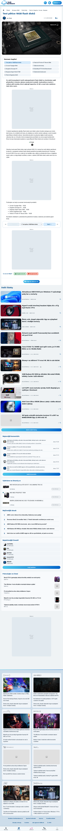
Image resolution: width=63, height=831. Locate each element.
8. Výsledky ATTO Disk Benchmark (42, 68)
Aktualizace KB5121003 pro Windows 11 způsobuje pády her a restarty (41, 293)
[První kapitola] (5, 224)
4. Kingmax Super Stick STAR (12, 72)
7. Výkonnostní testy (38, 65)
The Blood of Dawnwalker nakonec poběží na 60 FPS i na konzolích (16, 812)
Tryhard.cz (6, 593)
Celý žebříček (32, 567)
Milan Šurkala (25, 299)
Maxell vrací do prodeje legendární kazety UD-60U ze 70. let (22, 598)
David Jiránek (25, 326)
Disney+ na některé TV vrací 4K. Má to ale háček (41, 360)
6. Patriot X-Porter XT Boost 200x (42, 62)
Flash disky (24, 10)
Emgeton (35, 10)
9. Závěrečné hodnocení (39, 72)
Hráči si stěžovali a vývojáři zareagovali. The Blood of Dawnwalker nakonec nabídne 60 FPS (45, 694)
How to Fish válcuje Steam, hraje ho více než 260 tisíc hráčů (16, 699)
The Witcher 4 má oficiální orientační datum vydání (19, 584)
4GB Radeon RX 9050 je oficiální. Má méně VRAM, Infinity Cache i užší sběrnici (41, 375)
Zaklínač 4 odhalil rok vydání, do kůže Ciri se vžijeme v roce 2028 (15, 802)
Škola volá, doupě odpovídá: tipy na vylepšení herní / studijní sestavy (39, 320)
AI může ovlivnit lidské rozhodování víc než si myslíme (15, 740)
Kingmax (45, 10)
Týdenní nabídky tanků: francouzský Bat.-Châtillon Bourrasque (44, 771)
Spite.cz (6, 579)
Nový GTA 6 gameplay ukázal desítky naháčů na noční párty (22, 577)
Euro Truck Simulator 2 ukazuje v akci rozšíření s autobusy (16, 807)
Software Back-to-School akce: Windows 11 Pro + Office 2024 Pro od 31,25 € (46, 812)
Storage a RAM (15, 10)
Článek (8, 10)
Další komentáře (31, 474)
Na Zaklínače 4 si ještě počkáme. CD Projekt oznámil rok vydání (45, 699)
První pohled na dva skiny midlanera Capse (17, 591)
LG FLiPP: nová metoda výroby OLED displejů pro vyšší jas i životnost (41, 389)
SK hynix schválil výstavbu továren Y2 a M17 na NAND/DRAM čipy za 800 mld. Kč (40, 416)
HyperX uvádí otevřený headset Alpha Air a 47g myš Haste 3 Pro (40, 307)
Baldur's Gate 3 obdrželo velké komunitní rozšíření (44, 740)
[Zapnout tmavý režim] (49, 2)
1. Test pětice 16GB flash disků (13, 62)
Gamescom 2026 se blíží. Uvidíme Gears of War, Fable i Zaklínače (16, 694)
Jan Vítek (9, 18)
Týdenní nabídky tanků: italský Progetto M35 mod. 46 (45, 776)
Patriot (31, 10)
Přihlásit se (57, 2)
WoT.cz (6, 606)
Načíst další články (31, 430)
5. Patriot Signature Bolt (11, 75)
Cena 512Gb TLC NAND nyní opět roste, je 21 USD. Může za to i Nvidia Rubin (41, 348)
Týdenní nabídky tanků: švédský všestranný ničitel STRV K (21, 605)
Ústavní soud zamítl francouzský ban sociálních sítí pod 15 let (40, 334)
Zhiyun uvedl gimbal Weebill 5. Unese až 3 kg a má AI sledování (45, 807)
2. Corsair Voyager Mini (11, 65)
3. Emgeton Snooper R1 (11, 68)
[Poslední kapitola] (57, 224)
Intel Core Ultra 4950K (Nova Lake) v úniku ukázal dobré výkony (41, 403)
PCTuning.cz (7, 599)
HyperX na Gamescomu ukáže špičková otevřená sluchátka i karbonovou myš (16, 730)
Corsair (40, 10)
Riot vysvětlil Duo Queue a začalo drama (14, 774)
